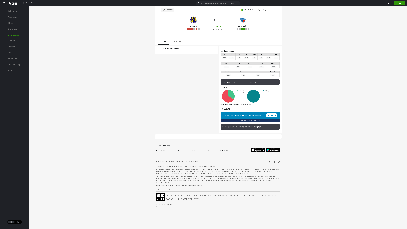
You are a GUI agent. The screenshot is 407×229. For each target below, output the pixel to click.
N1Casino (229, 151)
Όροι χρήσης (180, 161)
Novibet (159, 151)
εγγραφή (258, 127)
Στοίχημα (23, 4)
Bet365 (198, 151)
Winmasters (207, 151)
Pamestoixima (183, 151)
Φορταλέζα (243, 26)
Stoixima (23, 2)
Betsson (216, 151)
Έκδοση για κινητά (191, 161)
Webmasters (170, 161)
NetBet (222, 151)
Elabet (174, 151)
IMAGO (172, 189)
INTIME (178, 189)
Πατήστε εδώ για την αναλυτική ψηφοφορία (236, 104)
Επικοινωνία (160, 161)
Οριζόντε (193, 26)
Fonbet (192, 151)
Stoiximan (167, 151)
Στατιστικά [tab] (176, 41)
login (248, 82)
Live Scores (34, 4)
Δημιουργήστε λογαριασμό (231, 82)
